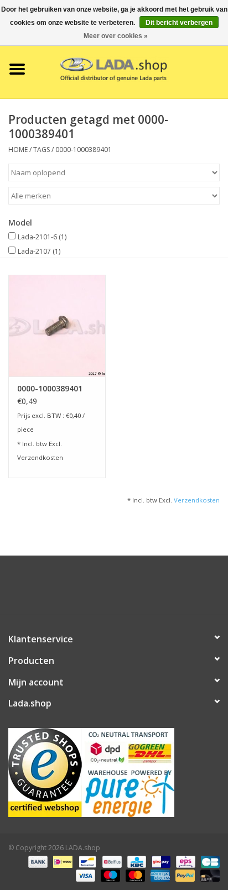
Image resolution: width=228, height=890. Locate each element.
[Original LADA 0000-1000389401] (57, 325)
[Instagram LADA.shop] (144, 589)
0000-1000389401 (83, 149)
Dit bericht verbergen (179, 23)
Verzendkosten (40, 457)
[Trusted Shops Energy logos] (114, 772)
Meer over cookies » (116, 36)
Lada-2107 (39, 251)
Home (18, 149)
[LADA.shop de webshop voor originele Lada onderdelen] (131, 68)
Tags (41, 149)
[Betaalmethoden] (36, 861)
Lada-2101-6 (42, 237)
